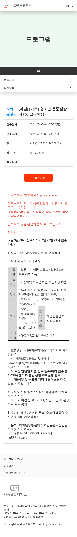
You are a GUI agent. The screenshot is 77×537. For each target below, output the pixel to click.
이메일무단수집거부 (15, 472)
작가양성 (10, 111)
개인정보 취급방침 (14, 459)
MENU (69, 5)
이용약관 (8, 466)
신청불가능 (38, 177)
